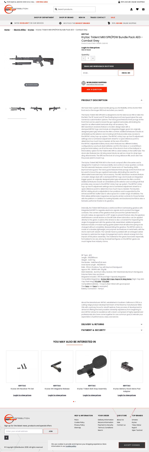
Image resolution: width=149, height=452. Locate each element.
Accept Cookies (132, 445)
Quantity (85, 54)
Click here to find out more (95, 84)
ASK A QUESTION (94, 89)
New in (82, 17)
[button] (73, 401)
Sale (113, 17)
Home (7, 30)
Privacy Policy (79, 425)
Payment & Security (105, 425)
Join (50, 431)
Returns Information (105, 422)
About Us (120, 420)
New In (100, 430)
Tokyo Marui (136, 425)
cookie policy (71, 446)
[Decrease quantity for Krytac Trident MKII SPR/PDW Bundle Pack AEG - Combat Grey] (83, 58)
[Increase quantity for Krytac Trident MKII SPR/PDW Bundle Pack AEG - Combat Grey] (93, 58)
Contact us (121, 425)
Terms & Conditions (105, 428)
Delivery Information (105, 420)
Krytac (31, 30)
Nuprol (134, 428)
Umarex (135, 420)
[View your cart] (143, 9)
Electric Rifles (20, 30)
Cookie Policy (79, 422)
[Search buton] (56, 9)
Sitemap (77, 428)
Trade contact (98, 17)
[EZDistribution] (16, 9)
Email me (126, 73)
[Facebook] (6, 438)
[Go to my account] (131, 9)
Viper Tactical (137, 430)
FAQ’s (76, 420)
